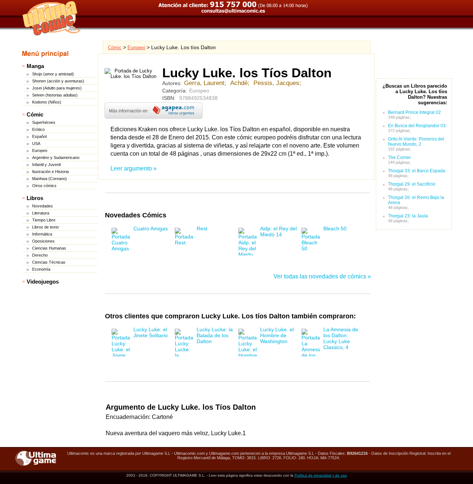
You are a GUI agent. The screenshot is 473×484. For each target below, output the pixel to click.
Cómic (35, 114)
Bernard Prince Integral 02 (414, 112)
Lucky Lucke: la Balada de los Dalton (215, 335)
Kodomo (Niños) (46, 102)
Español (39, 136)
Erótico (38, 129)
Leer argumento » (133, 168)
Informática (42, 234)
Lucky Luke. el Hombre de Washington (277, 335)
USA (36, 143)
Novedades (42, 206)
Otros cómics (44, 185)
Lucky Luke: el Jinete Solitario (150, 332)
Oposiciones (43, 241)
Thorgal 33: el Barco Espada (416, 170)
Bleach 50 (335, 228)
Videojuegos (43, 281)
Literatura (40, 213)
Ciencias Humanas (49, 248)
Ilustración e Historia (50, 171)
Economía (41, 269)
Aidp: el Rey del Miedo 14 (278, 231)
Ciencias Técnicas (48, 262)
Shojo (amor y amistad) (53, 74)
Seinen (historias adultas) (55, 95)
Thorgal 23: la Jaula (408, 216)
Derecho (40, 255)
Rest (202, 228)
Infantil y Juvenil (46, 164)
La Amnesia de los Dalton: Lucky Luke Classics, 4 (340, 338)
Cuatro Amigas (150, 228)
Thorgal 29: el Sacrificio (411, 184)
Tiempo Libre (43, 220)
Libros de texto (45, 227)
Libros (35, 198)
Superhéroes (43, 122)
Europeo (39, 150)
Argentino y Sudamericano (55, 157)
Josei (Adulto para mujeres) (57, 88)
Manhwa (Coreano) (49, 178)
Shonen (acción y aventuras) (58, 81)
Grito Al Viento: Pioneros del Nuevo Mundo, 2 (416, 141)
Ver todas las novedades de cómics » (322, 276)
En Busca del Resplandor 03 (417, 125)
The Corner (399, 157)
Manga (35, 66)
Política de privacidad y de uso (321, 475)
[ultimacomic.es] (51, 18)
